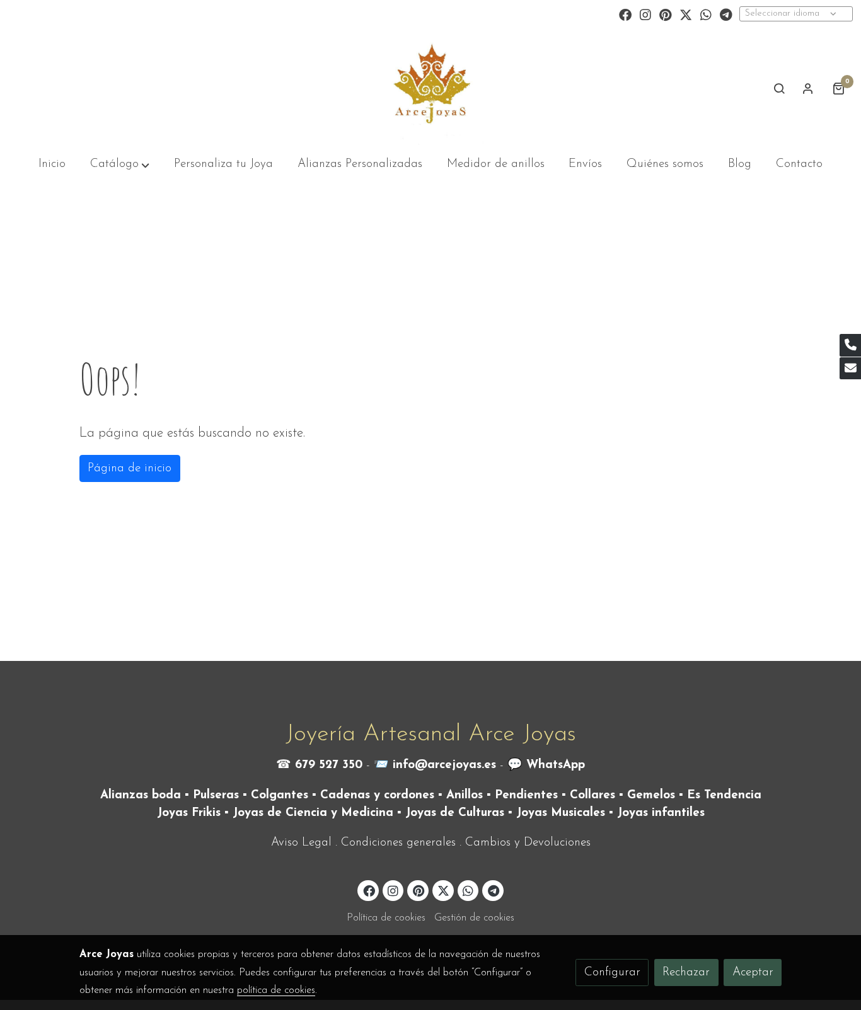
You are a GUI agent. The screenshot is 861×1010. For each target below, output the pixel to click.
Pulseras (216, 795)
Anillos (464, 795)
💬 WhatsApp (546, 765)
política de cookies (276, 990)
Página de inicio (129, 468)
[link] (430, 88)
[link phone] (850, 345)
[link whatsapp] (706, 14)
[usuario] (808, 88)
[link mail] (850, 368)
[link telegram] (726, 14)
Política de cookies (386, 918)
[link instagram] (645, 14)
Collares (592, 795)
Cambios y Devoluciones (528, 843)
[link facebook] (625, 14)
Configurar (612, 972)
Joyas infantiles (661, 813)
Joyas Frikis (189, 813)
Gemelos (651, 795)
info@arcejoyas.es (444, 765)
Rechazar (686, 972)
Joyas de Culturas (454, 813)
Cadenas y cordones (377, 795)
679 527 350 (328, 765)
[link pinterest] (665, 14)
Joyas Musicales (560, 813)
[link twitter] (685, 14)
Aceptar (752, 972)
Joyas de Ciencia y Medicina (313, 813)
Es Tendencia (724, 795)
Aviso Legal (301, 843)
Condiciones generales (398, 843)
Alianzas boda (140, 795)
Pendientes (526, 795)
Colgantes (279, 795)
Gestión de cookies (474, 918)
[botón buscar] (779, 88)
